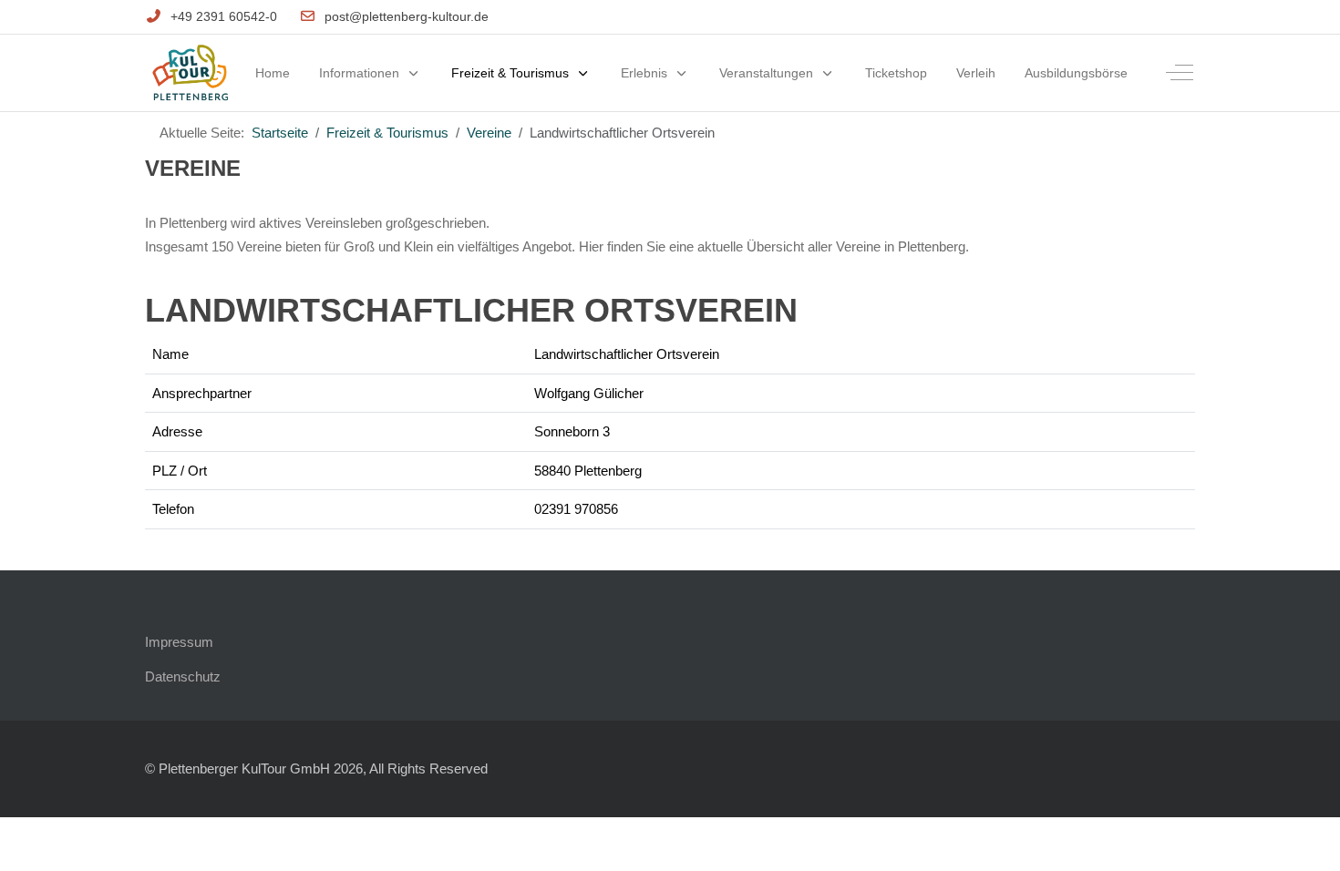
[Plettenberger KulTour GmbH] (190, 73)
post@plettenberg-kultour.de (407, 16)
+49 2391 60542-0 (223, 16)
